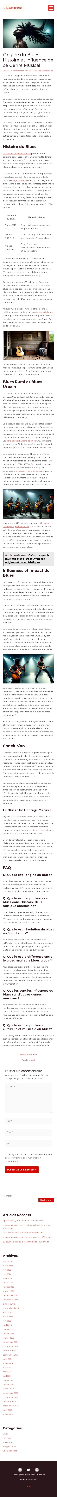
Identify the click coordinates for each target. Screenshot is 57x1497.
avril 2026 (7, 1278)
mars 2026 (8, 1282)
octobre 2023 (9, 1401)
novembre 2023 (10, 1397)
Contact (28, 1486)
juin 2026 (7, 1270)
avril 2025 (7, 1325)
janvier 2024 (8, 1389)
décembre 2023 (10, 1393)
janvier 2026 (8, 1291)
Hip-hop (7, 1438)
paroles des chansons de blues (21, 441)
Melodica (7, 1442)
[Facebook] (20, 1470)
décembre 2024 (10, 1342)
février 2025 (8, 1333)
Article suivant (28, 1060)
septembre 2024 (11, 1355)
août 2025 (7, 1312)
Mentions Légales (28, 1480)
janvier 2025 (8, 1338)
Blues (29, 71)
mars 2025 (7, 1329)
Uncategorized (10, 1451)
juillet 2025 (8, 1316)
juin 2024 (7, 1367)
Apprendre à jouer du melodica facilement (23, 1220)
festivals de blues (44, 312)
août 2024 (7, 1359)
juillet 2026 (8, 1265)
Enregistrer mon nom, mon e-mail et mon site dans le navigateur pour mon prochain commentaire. (28, 1157)
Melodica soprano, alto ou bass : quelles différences (27, 1237)
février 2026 (8, 1287)
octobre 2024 (9, 1350)
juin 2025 (7, 1321)
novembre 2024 (10, 1346)
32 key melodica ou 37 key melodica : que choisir (26, 1242)
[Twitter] (28, 1470)
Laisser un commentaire (14, 71)
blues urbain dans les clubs (28, 471)
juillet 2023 (8, 1414)
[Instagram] (37, 1470)
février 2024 (8, 1384)
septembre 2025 (11, 1308)
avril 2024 (7, 1376)
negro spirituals (19, 180)
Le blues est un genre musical (17, 153)
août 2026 (7, 1261)
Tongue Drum (9, 1447)
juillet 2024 (8, 1363)
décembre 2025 (10, 1295)
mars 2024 (8, 1380)
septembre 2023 (11, 1406)
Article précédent (28, 1055)
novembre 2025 (10, 1299)
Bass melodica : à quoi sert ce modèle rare (23, 1233)
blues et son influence (43, 830)
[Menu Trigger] (51, 8)
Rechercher (8, 1196)
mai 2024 (7, 1372)
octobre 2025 (9, 1304)
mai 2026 (7, 1274)
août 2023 (7, 1410)
